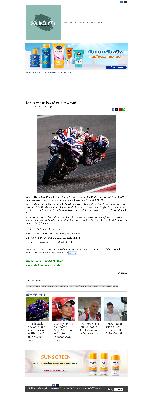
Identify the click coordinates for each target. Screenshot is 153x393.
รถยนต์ (100, 22)
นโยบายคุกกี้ (42, 390)
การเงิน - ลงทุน (84, 22)
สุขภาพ (93, 22)
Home (65, 22)
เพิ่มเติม (107, 22)
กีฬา (71, 22)
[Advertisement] (76, 87)
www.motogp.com (38, 280)
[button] (115, 22)
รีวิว (76, 22)
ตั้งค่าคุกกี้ (109, 389)
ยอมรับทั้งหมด (118, 389)
